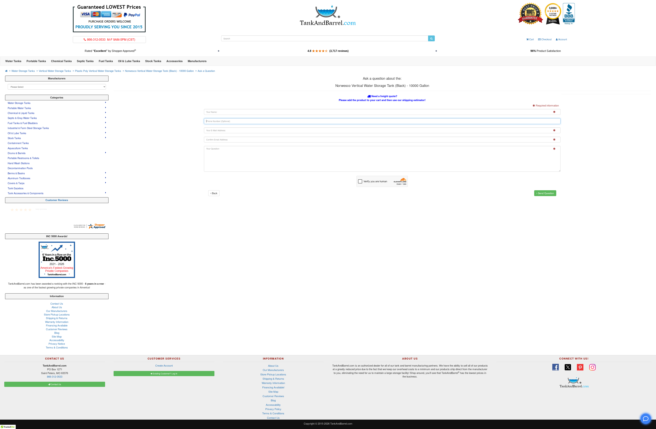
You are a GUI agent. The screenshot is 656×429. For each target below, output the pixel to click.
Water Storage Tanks (23, 71)
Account (562, 39)
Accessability (56, 340)
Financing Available (56, 325)
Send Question (545, 193)
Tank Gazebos (15, 188)
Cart (531, 39)
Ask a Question (206, 71)
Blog (56, 332)
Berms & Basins (16, 173)
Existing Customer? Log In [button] (164, 373)
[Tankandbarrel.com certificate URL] (89, 225)
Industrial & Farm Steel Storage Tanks (29, 128)
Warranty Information (56, 322)
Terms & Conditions (57, 347)
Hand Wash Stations (19, 163)
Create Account (164, 365)
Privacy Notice (57, 343)
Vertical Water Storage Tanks (55, 71)
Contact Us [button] (55, 384)
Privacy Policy (273, 409)
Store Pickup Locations (57, 314)
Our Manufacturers (56, 311)
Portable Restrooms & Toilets (23, 158)
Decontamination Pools (20, 168)
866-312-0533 (54, 376)
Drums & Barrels (17, 153)
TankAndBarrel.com (341, 423)
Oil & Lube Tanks (17, 133)
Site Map (57, 336)
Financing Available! (273, 387)
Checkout (546, 39)
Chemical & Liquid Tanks (21, 113)
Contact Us (56, 303)
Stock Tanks (15, 138)
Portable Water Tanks (20, 108)
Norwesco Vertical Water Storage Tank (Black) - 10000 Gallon (159, 71)
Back (214, 193)
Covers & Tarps (16, 183)
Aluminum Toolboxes (19, 178)
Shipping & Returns (56, 318)
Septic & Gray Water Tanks (22, 118)
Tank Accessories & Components (26, 193)
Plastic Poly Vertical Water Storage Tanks (98, 71)
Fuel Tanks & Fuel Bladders (23, 123)
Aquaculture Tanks (18, 148)
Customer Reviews (56, 200)
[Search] (431, 38)
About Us (57, 307)
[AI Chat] (646, 419)
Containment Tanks (18, 143)
